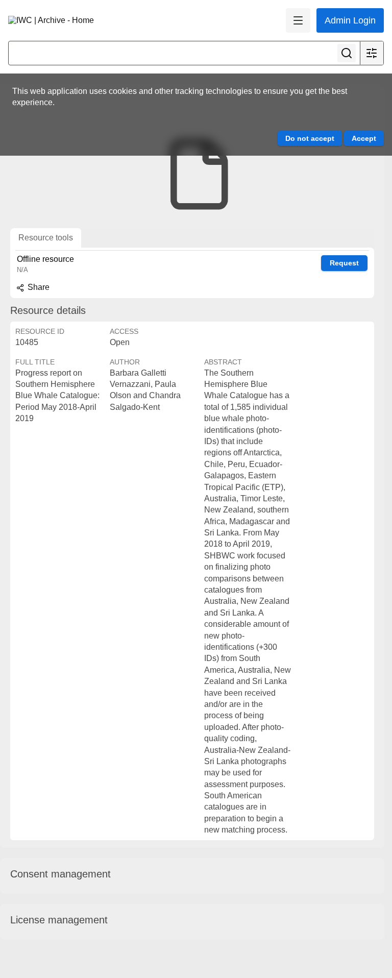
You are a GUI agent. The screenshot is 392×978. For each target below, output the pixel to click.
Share (38, 287)
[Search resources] (346, 53)
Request (344, 263)
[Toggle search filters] (371, 53)
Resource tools (45, 237)
